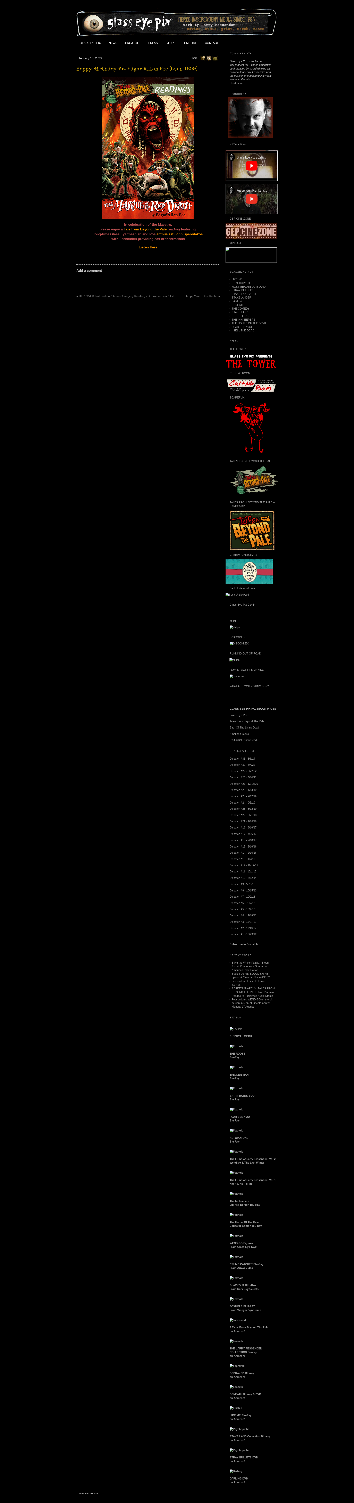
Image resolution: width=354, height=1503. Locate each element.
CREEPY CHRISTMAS (243, 554)
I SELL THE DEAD (243, 330)
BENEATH (238, 304)
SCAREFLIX (237, 397)
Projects (132, 43)
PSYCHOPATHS (242, 283)
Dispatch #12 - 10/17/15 (244, 865)
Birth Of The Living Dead (244, 727)
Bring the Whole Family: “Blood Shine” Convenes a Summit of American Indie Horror (250, 966)
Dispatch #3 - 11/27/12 (243, 921)
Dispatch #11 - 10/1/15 (243, 871)
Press (153, 43)
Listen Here (148, 247)
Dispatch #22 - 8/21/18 (243, 815)
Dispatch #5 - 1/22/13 (242, 909)
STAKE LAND (240, 312)
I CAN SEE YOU (242, 327)
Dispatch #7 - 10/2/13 (242, 896)
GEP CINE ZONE (240, 218)
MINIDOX (235, 243)
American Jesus (239, 733)
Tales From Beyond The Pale (247, 721)
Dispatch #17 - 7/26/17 (243, 833)
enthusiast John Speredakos (180, 234)
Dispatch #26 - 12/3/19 (243, 789)
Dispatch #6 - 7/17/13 (242, 903)
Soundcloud (268, 43)
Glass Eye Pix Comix (242, 604)
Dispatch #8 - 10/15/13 (243, 890)
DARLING (237, 301)
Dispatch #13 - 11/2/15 (243, 859)
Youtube (250, 43)
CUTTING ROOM (240, 373)
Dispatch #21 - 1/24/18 (243, 821)
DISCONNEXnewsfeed (243, 740)
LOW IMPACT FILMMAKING (247, 669)
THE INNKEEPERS (243, 319)
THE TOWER (238, 349)
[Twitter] (209, 57)
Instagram (259, 43)
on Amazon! (246, 1352)
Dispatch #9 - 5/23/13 (242, 884)
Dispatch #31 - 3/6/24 (242, 758)
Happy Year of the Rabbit (201, 296)
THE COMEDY (241, 308)
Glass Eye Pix (90, 43)
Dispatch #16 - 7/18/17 (243, 840)
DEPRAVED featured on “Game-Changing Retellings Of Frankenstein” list (126, 296)
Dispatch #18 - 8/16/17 (243, 827)
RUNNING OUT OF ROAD (245, 653)
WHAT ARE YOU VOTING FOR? (249, 686)
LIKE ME (237, 279)
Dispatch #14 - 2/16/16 (243, 852)
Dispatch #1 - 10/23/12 (243, 934)
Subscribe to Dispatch (244, 944)
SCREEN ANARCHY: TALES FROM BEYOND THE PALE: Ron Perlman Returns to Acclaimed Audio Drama (253, 992)
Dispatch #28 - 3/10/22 (243, 777)
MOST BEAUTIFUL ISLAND (249, 286)
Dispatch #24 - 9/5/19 (242, 802)
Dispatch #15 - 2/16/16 (243, 846)
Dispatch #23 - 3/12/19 (243, 808)
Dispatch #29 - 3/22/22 (243, 771)
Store (171, 43)
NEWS (113, 43)
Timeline (190, 43)
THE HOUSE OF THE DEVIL (249, 323)
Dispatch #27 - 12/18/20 (244, 783)
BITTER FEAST (241, 316)
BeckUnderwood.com (242, 588)
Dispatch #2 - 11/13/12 (243, 928)
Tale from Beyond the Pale (145, 229)
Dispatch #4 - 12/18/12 (243, 915)
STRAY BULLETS (242, 290)
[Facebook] (202, 57)
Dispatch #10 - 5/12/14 (243, 877)
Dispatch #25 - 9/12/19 (243, 796)
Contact (212, 43)
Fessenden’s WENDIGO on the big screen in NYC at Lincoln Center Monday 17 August (252, 1003)
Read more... (237, 83)
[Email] (215, 57)
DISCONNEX (237, 637)
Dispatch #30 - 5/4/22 (242, 764)
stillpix (233, 620)
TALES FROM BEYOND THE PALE (251, 461)
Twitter (240, 43)
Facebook (231, 43)
